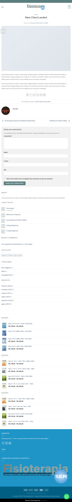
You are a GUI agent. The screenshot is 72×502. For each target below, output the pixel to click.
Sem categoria (6, 268)
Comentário (8, 136)
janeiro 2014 (5, 297)
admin (46, 23)
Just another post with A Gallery (16, 220)
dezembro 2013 (6, 300)
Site (5, 170)
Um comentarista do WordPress (11, 244)
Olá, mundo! (10, 208)
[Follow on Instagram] (6, 443)
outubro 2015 (5, 293)
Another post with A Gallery (59, 121)
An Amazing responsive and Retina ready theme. (19, 121)
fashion (10, 255)
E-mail (6, 161)
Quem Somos (30, 493)
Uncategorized (6, 275)
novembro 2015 (6, 289)
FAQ (44, 493)
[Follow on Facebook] (3, 443)
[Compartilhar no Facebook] (30, 94)
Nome (6, 152)
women (20, 255)
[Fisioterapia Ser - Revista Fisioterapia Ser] (36, 7)
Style (36, 14)
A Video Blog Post (12, 231)
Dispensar (43, 500)
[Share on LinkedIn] (44, 94)
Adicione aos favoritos (45, 101)
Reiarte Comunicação (53, 496)
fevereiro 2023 (6, 286)
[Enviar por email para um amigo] (37, 94)
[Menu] (2, 7)
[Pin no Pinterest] (41, 94)
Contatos (39, 493)
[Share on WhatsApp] (27, 94)
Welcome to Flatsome (13, 214)
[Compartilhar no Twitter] (34, 94)
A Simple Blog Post (12, 225)
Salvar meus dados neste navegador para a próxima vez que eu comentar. (30, 179)
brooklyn (4, 255)
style (15, 255)
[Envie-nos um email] (9, 443)
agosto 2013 (5, 304)
